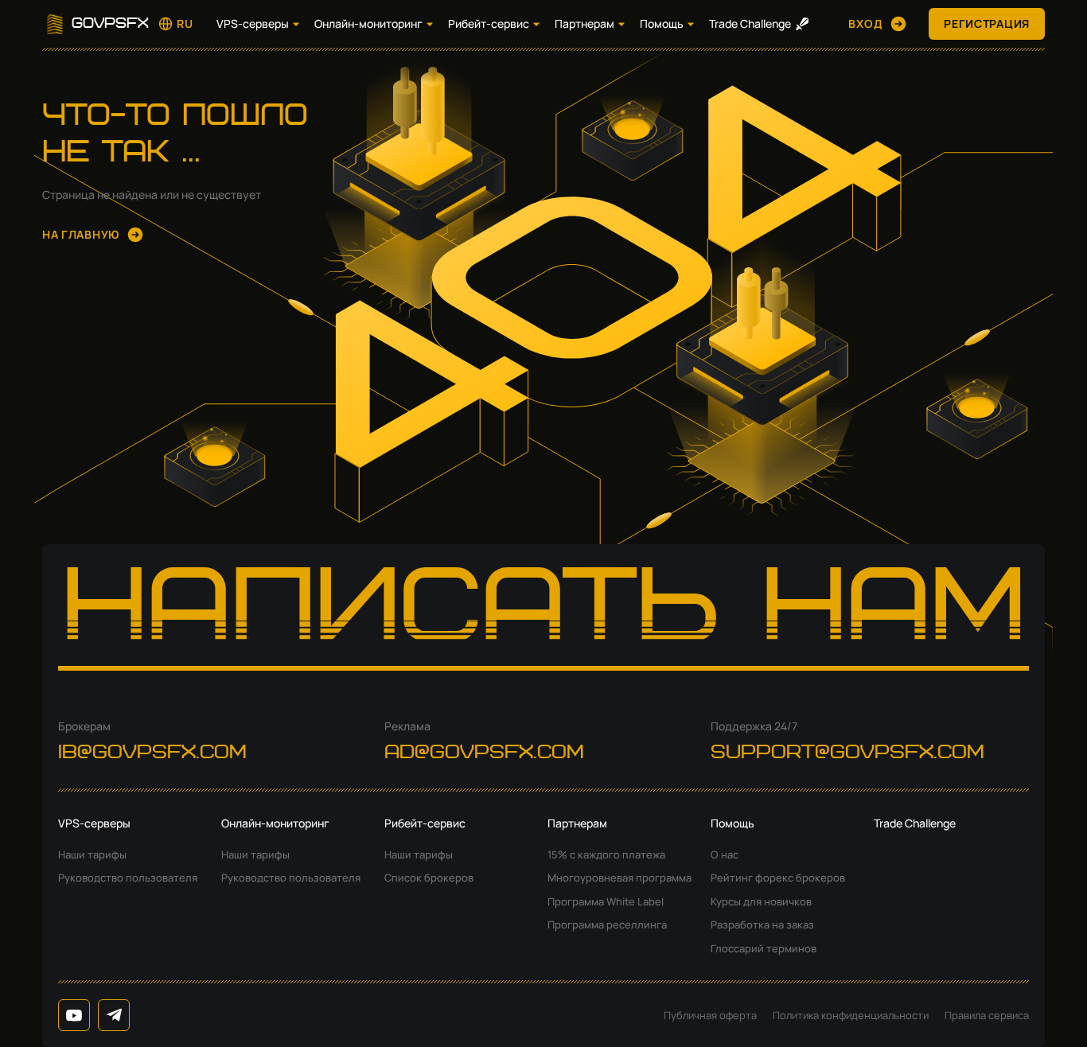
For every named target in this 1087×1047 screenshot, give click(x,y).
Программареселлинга (607, 924)
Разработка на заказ (762, 924)
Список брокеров (428, 877)
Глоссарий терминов (763, 948)
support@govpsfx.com (847, 753)
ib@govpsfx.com (152, 753)
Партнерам (584, 23)
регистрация (987, 23)
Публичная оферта (710, 1015)
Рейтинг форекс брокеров (778, 877)
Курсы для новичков (761, 901)
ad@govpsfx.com (484, 753)
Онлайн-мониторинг (368, 23)
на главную (80, 234)
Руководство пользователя (127, 877)
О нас (724, 854)
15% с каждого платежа (606, 854)
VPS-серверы (252, 23)
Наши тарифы (92, 854)
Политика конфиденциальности (851, 1015)
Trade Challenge (750, 23)
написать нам (544, 613)
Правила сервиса (987, 1015)
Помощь (662, 23)
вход (865, 23)
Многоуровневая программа (619, 877)
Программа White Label (605, 901)
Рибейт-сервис (488, 23)
